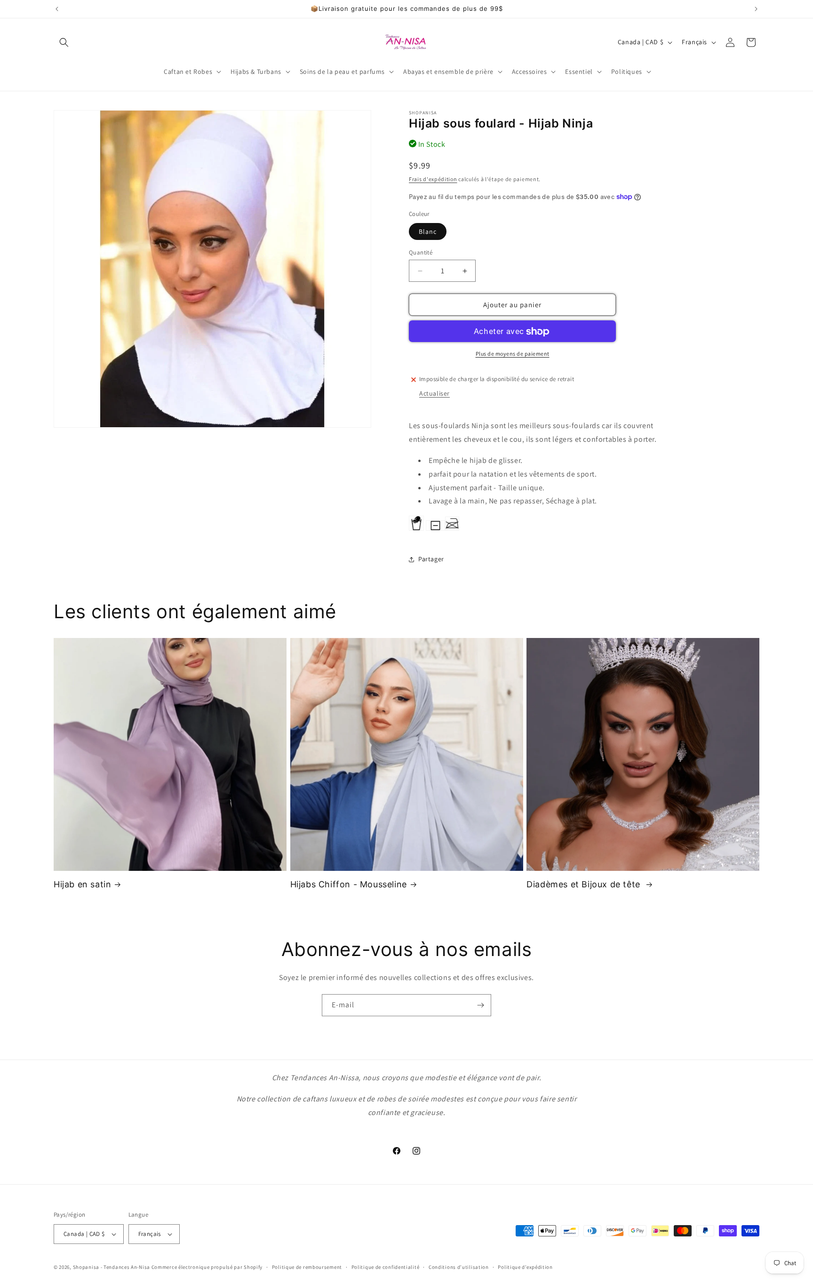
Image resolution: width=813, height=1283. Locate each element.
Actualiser (434, 393)
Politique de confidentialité (385, 1267)
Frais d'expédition (433, 179)
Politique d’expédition (525, 1267)
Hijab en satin (82, 884)
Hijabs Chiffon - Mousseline (348, 884)
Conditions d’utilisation (459, 1267)
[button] (64, 42)
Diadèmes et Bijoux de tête (584, 884)
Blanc (428, 231)
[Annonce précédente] (57, 9)
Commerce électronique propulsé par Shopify (207, 1267)
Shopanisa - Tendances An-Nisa (111, 1267)
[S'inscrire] (480, 1005)
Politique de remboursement (307, 1267)
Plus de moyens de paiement (513, 354)
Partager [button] (431, 559)
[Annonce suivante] (756, 9)
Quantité (420, 252)
